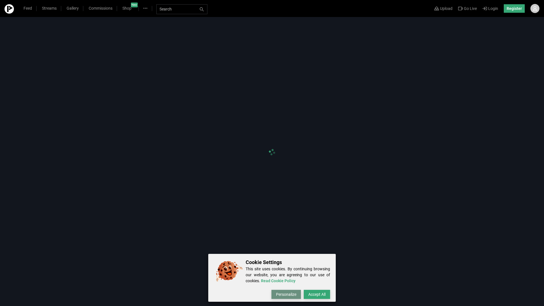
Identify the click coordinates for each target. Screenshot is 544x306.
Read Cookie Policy (278, 281)
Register (514, 8)
